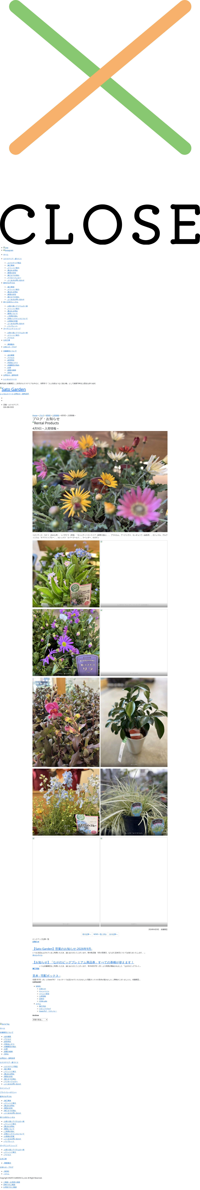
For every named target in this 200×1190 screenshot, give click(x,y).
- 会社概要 (10, 355)
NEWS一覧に (100, 934)
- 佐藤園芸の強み (13, 365)
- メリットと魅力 (13, 268)
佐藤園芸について (10, 351)
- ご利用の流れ (12, 316)
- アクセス (10, 338)
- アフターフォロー (14, 278)
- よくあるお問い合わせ (15, 280)
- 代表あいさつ (12, 362)
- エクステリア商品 (14, 263)
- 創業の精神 (11, 370)
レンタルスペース (10, 379)
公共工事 (6, 340)
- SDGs (9, 372)
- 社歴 (9, 367)
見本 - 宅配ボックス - (46, 976)
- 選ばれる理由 (12, 270)
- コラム (6, 1174)
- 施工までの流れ (13, 275)
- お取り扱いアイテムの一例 (17, 306)
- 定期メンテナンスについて (17, 318)
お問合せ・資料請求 (10, 375)
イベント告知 (44, 994)
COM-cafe (43, 1001)
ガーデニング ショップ (11, 328)
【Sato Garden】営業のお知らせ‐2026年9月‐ (62, 949)
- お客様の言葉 (12, 321)
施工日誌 (42, 1006)
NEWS (38, 986)
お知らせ (42, 989)
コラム (38, 1004)
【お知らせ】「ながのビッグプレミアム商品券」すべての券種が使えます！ (83, 962)
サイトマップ (5, 1088)
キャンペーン (44, 991)
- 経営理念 (10, 360)
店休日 (41, 999)
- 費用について (12, 313)
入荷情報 (42, 996)
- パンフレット (12, 326)
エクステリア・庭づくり (12, 259)
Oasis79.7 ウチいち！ (48, 1011)
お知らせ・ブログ (10, 347)
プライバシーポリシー (8, 1092)
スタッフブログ (45, 1009)
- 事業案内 (10, 344)
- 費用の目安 (11, 273)
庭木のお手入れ (9, 283)
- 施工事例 (10, 265)
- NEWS (6, 1171)
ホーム (5, 254)
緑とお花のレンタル (10, 302)
